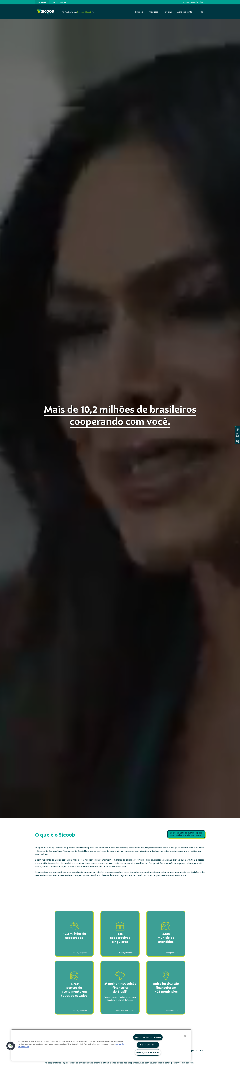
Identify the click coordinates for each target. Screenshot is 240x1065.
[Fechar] (185, 1036)
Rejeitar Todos (148, 1045)
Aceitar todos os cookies (148, 1037)
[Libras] (237, 429)
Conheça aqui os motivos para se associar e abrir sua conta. (186, 834)
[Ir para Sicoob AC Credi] (45, 12)
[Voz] (237, 435)
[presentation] (42, 2)
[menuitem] (42, 2)
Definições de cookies (147, 1052)
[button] (10, 1045)
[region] (101, 1045)
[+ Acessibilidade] (237, 441)
